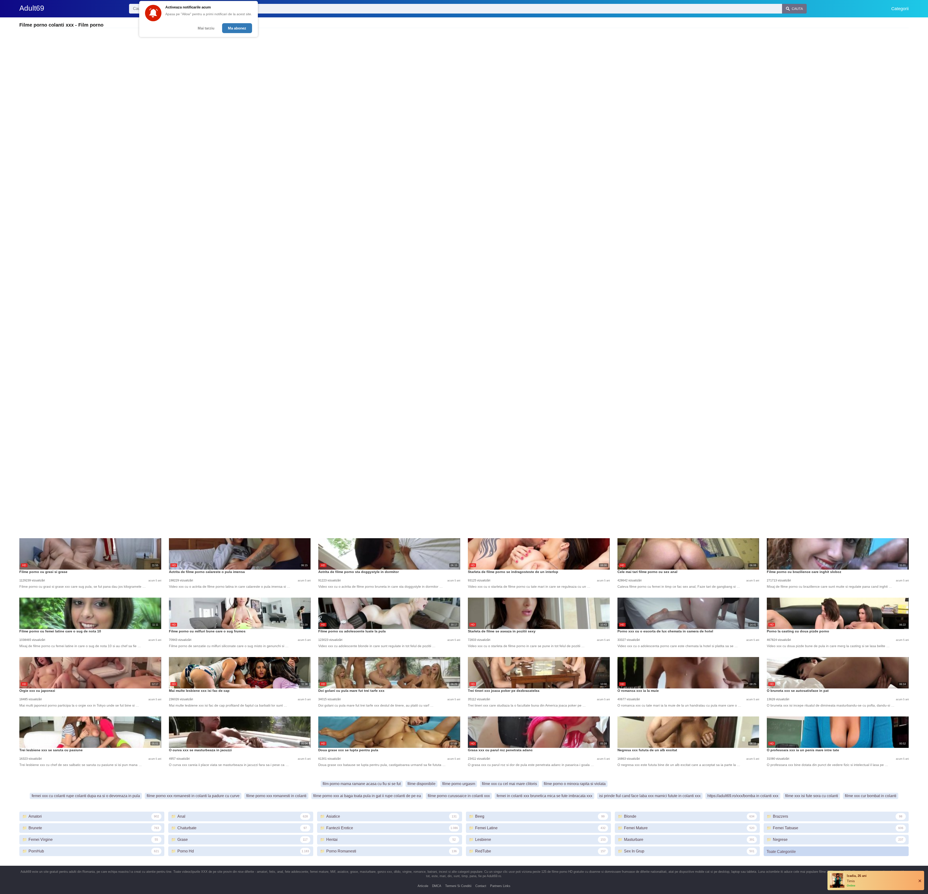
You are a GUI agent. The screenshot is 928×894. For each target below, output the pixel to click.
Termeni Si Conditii (458, 886)
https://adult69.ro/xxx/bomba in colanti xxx (742, 796)
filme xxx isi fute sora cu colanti (811, 796)
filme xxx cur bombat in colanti (870, 796)
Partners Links (500, 886)
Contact (480, 886)
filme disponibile (421, 784)
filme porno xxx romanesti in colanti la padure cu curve (193, 796)
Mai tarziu (206, 28)
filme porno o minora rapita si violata (575, 784)
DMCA (436, 886)
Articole (423, 886)
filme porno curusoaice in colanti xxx (459, 796)
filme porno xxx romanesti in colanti (276, 796)
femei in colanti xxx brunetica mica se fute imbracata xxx (544, 796)
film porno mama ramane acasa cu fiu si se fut (362, 784)
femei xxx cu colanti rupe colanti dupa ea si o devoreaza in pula (86, 796)
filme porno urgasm (458, 784)
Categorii (900, 8)
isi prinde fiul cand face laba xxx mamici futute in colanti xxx (650, 796)
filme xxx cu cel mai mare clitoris (509, 784)
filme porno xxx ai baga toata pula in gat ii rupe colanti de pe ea (367, 796)
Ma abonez (237, 28)
